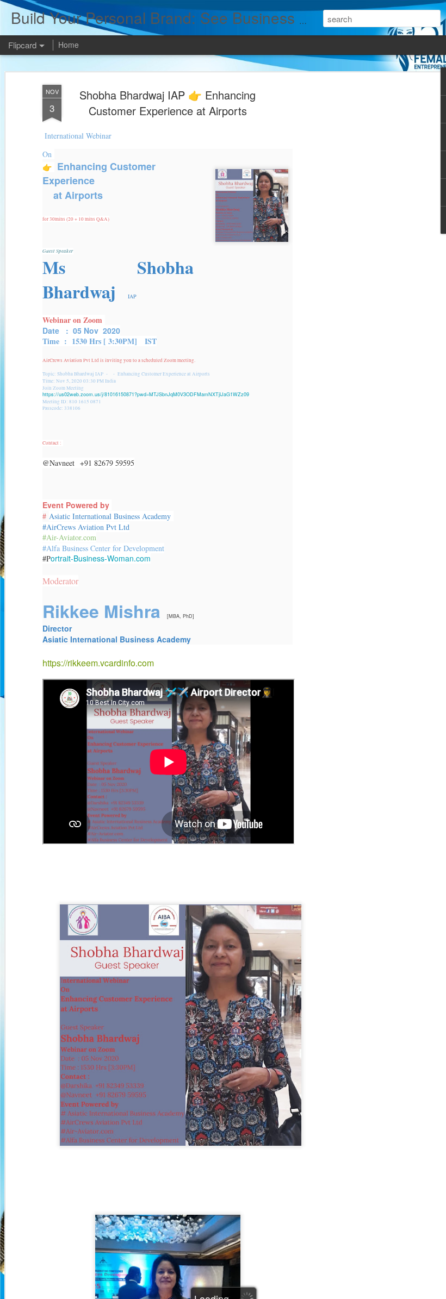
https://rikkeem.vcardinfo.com (98, 663)
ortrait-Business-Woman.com (101, 558)
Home (68, 44)
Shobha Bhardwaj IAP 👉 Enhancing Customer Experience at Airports (167, 102)
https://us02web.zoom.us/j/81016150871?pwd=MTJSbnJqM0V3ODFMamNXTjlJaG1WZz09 (145, 394)
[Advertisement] (352, 256)
